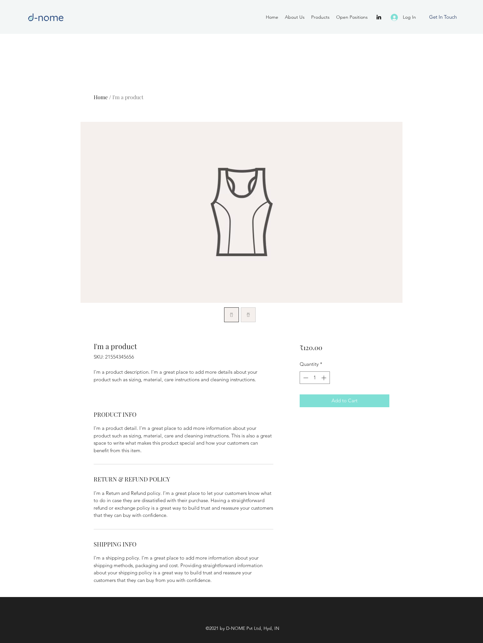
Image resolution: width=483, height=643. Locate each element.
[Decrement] (305, 378)
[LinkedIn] (379, 17)
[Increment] (324, 378)
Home (101, 97)
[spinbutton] (314, 378)
